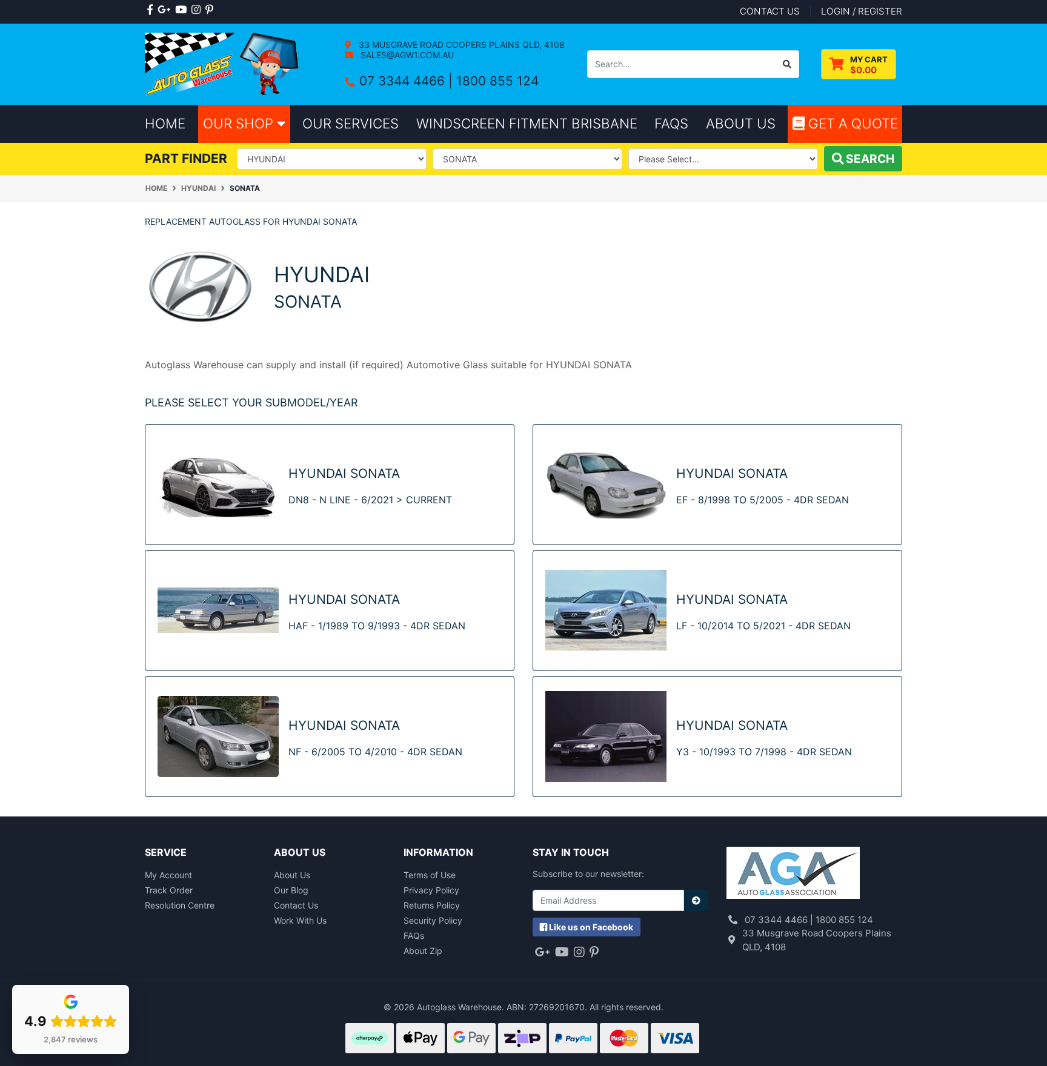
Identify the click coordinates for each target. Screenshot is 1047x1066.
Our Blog (291, 890)
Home (165, 123)
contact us (770, 11)
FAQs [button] (671, 123)
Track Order (169, 890)
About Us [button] (741, 123)
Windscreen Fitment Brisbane (526, 123)
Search (868, 158)
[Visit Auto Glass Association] (793, 874)
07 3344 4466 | (407, 80)
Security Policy (433, 920)
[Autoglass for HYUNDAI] (200, 286)
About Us (292, 875)
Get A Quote (851, 123)
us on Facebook (591, 927)
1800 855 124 (497, 80)
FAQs (414, 935)
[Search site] (787, 64)
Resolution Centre (179, 905)
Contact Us (296, 905)
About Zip (423, 950)
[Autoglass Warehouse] (223, 63)
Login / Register (861, 11)
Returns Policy (432, 905)
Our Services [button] (350, 123)
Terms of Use (430, 875)
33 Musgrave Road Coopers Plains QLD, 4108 (460, 44)
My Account (168, 875)
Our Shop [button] (240, 123)
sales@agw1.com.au (406, 55)
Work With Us (300, 920)
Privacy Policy (431, 890)
